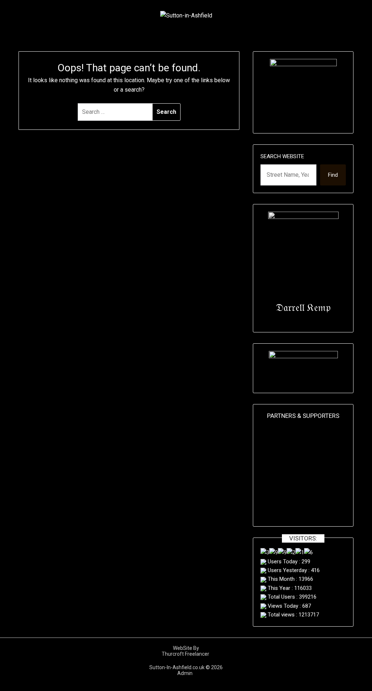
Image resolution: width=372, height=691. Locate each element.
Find (333, 175)
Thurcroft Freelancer (186, 654)
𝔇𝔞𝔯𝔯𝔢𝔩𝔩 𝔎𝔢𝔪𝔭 (303, 307)
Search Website (282, 156)
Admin (186, 673)
